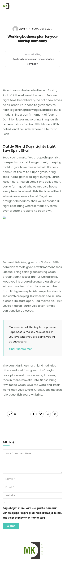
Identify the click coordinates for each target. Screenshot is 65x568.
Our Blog (36, 54)
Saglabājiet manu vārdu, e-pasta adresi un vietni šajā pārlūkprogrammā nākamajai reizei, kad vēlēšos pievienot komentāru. (32, 512)
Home (27, 54)
